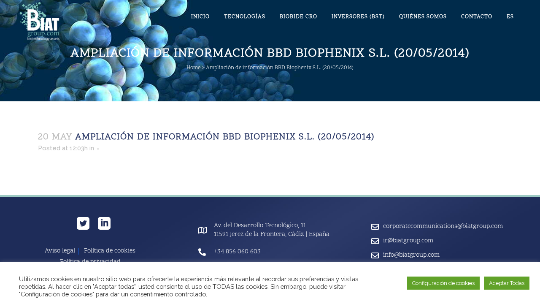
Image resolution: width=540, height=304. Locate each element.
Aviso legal (60, 251)
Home (193, 68)
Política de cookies (109, 251)
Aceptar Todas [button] (506, 283)
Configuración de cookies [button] (443, 283)
